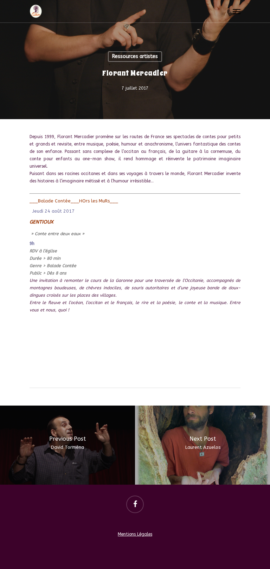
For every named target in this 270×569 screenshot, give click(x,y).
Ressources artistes (135, 56)
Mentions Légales (135, 534)
